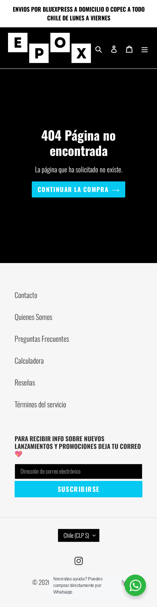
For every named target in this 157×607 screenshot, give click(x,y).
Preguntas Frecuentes (42, 338)
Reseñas (25, 382)
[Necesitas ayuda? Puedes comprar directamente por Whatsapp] (135, 585)
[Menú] (144, 48)
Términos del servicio (40, 404)
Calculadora (29, 360)
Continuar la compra (73, 189)
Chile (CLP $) (76, 535)
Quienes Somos (33, 316)
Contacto (26, 294)
